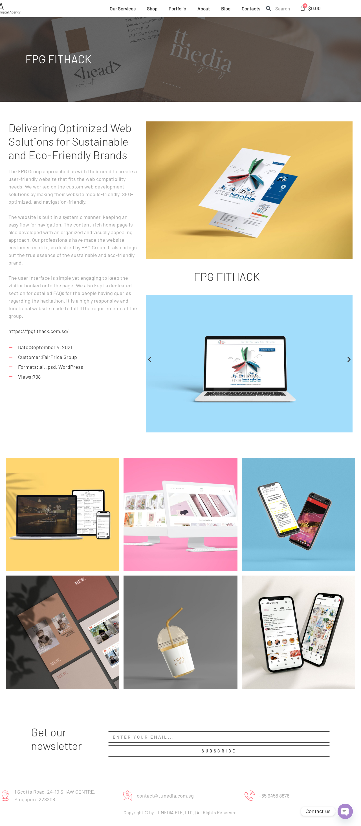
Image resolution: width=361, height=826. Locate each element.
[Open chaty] (345, 811)
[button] (149, 359)
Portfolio (177, 8)
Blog (225, 8)
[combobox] (278, 8)
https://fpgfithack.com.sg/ (38, 331)
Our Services (123, 8)
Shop (152, 8)
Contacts (251, 8)
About (203, 8)
